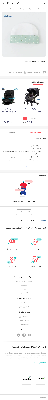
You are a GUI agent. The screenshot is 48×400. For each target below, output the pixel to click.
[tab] (35, 133)
